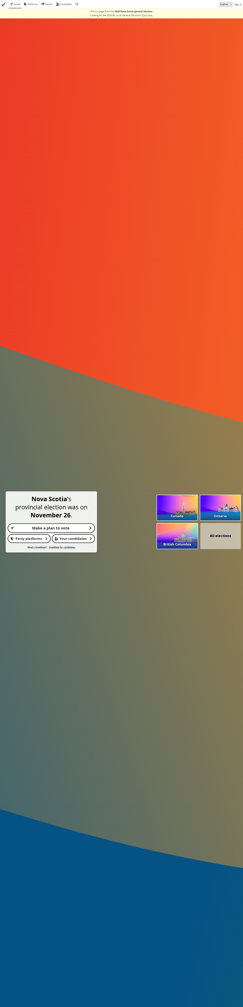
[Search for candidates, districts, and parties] (77, 4)
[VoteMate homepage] (3, 4)
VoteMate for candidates (62, 547)
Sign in (238, 4)
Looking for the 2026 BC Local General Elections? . (121, 15)
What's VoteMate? (37, 547)
